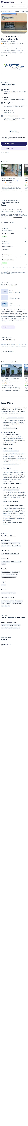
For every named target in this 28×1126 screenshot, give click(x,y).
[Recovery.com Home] (7, 2)
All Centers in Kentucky (14, 292)
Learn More (11, 112)
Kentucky (17, 11)
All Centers (3, 11)
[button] (25, 2)
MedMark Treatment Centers (12, 99)
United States (10, 11)
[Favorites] (21, 2)
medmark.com (4, 152)
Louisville (22, 11)
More (22, 106)
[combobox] (14, 7)
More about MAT (17, 217)
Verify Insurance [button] (7, 327)
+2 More (15, 119)
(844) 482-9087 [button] (9, 351)
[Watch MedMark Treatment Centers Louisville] (14, 66)
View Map (6, 93)
